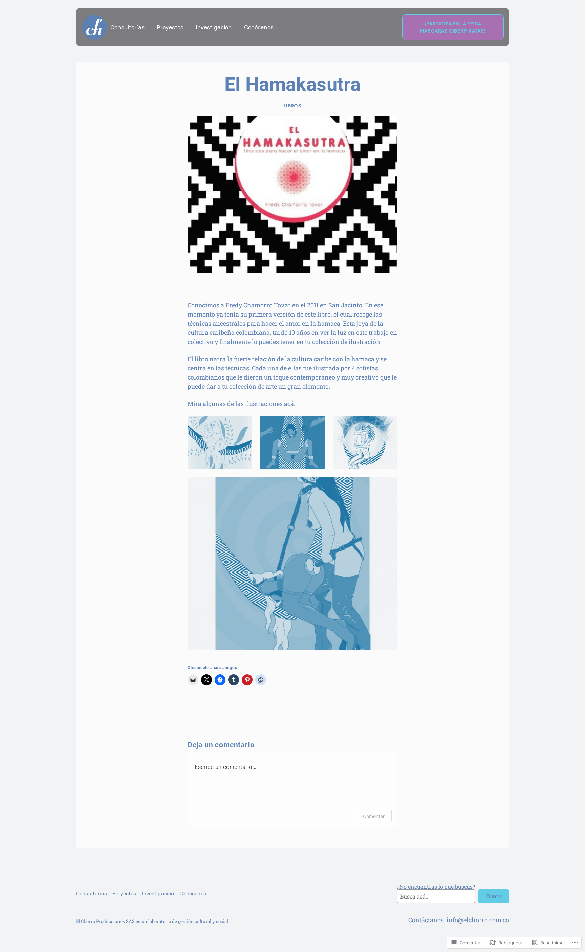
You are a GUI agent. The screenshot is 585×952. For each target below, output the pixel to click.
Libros (292, 105)
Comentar (374, 816)
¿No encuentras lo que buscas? (436, 886)
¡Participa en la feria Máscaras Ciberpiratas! (453, 27)
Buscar (493, 896)
